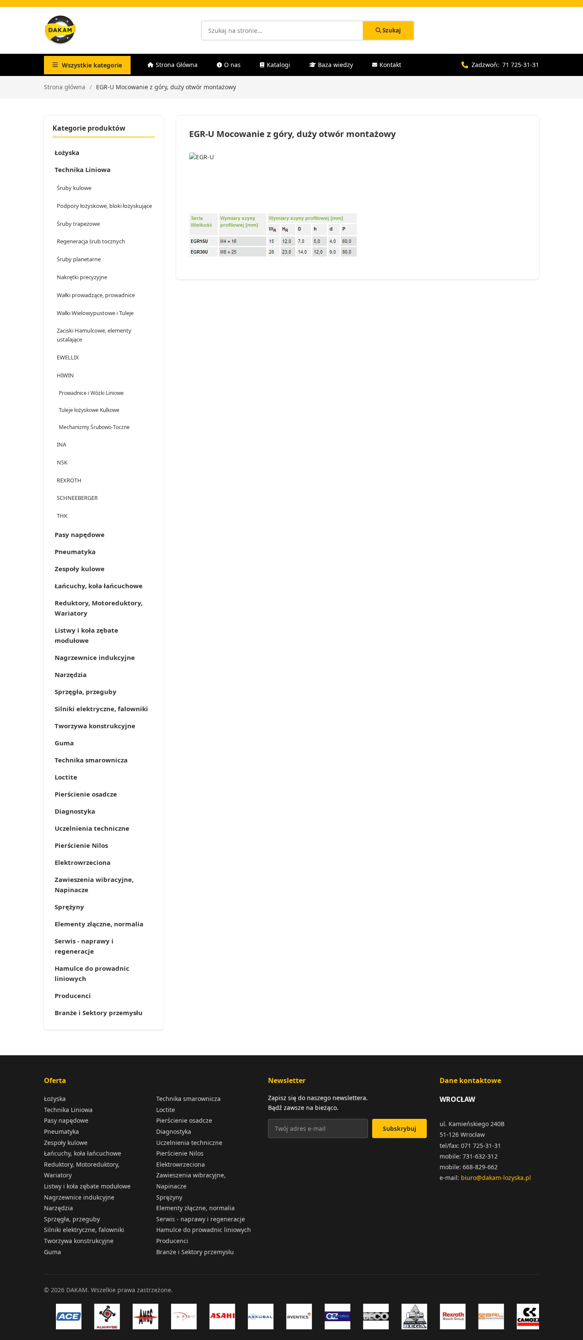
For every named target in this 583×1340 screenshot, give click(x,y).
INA (61, 444)
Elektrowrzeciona (83, 862)
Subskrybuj (399, 1128)
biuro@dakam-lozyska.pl (496, 1178)
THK (62, 516)
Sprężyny (69, 906)
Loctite (66, 777)
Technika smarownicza (91, 760)
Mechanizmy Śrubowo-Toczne (94, 427)
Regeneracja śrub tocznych (91, 241)
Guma (64, 743)
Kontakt (390, 65)
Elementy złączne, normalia (99, 924)
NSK (62, 462)
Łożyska (67, 152)
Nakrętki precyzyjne (82, 277)
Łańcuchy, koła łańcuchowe (99, 585)
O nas (232, 65)
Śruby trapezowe (78, 224)
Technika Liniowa (83, 169)
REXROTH (69, 480)
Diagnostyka (75, 811)
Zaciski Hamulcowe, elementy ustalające (94, 335)
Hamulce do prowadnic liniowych (92, 973)
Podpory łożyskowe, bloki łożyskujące (104, 206)
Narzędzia (71, 674)
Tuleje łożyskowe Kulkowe (89, 410)
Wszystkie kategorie (92, 65)
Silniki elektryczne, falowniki (101, 708)
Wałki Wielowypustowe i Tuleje (95, 313)
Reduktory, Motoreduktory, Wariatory (99, 607)
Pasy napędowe (80, 534)
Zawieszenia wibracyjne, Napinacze (94, 884)
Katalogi (278, 65)
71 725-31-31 (520, 65)
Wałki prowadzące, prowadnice (96, 295)
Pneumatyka (75, 551)
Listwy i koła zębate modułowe (86, 635)
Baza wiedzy (335, 65)
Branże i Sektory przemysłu (99, 1012)
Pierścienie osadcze (86, 794)
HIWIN (65, 375)
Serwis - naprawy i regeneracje (84, 946)
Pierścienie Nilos (81, 845)
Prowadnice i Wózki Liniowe (91, 393)
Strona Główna (177, 65)
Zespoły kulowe (80, 568)
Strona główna (64, 87)
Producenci (73, 995)
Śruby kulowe (74, 188)
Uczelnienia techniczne (92, 828)
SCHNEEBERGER (77, 498)
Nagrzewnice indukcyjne (95, 657)
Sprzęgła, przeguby (86, 691)
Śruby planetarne (79, 259)
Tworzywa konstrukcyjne (95, 725)
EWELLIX (68, 357)
